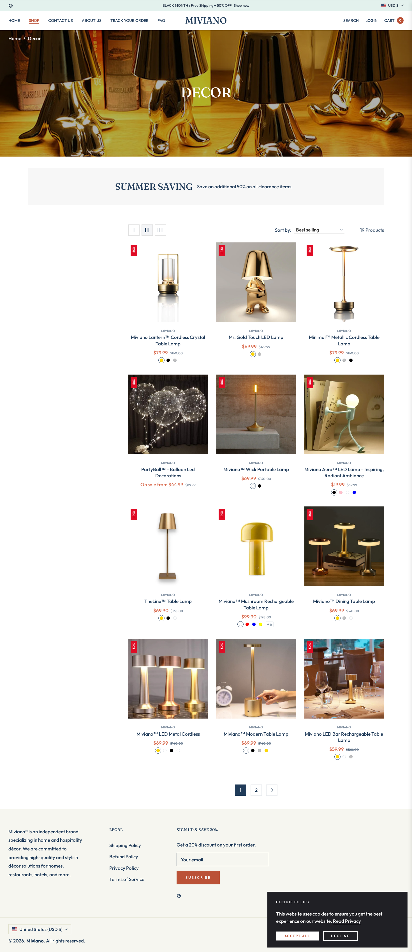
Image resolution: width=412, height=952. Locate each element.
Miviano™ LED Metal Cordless (168, 734)
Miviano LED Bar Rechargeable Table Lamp (344, 737)
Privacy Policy (124, 868)
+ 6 (269, 624)
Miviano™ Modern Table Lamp (256, 734)
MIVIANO (344, 331)
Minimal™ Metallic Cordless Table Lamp (344, 340)
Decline (340, 936)
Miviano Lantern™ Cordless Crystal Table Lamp (168, 340)
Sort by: (283, 230)
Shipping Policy (125, 845)
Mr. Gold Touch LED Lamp (256, 337)
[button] (351, 20)
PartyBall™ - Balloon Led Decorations (168, 472)
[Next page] (271, 790)
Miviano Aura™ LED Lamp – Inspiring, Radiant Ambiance (344, 472)
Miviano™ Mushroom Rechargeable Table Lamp (256, 604)
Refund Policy (123, 856)
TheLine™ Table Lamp (168, 601)
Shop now (241, 5)
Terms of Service (126, 879)
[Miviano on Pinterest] (180, 895)
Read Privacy (347, 921)
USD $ (393, 5)
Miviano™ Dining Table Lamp (344, 601)
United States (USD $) (41, 929)
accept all (297, 936)
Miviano (168, 331)
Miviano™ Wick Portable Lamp (256, 469)
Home (14, 38)
